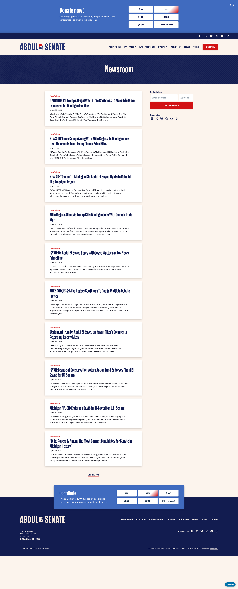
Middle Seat (214, 548)
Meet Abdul (115, 46)
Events (161, 46)
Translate (230, 584)
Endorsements (147, 46)
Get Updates (172, 105)
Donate (210, 46)
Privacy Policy (193, 548)
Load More (93, 474)
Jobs (183, 548)
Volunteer (176, 46)
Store (196, 46)
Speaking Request (172, 548)
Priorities (129, 46)
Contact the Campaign (155, 548)
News (187, 46)
